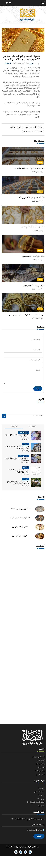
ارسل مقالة (40, 798)
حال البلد (25, 444)
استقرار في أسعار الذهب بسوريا (33, 256)
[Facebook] (6, 3)
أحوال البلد (40, 760)
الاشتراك (39, 836)
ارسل (37, 388)
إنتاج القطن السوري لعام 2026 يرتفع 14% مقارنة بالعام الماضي (18, 482)
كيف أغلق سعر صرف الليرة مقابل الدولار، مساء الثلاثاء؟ (17, 436)
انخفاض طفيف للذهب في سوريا (33, 227)
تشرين (27, 127)
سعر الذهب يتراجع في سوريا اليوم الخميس (29, 168)
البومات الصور (39, 791)
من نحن (41, 795)
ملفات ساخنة (40, 764)
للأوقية (12, 127)
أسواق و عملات (23, 432)
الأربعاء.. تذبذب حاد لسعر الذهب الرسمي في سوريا (26, 314)
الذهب (33, 131)
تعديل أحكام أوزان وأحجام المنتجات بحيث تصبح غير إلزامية (18, 471)
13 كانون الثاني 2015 (20, 63)
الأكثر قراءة (14, 426)
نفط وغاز (41, 767)
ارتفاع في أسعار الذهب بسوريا (33, 285)
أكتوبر (25, 131)
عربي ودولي (40, 774)
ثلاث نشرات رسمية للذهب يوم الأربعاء (30, 197)
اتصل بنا (41, 805)
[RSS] (3, 3)
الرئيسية (41, 788)
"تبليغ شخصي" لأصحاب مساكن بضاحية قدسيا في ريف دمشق (17, 447)
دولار (40, 127)
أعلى (34, 127)
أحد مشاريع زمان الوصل (32, 847)
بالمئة (40, 131)
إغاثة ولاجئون (39, 771)
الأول (19, 127)
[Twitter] (10, 3)
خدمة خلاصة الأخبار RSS (35, 802)
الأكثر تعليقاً (31, 426)
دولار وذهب (40, 162)
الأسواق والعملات (38, 757)
